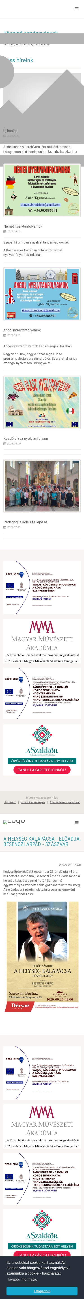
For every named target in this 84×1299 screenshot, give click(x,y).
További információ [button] (22, 1279)
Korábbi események (33, 802)
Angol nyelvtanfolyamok (22, 330)
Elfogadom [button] (42, 1291)
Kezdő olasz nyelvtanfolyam (25, 438)
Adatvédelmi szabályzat (65, 802)
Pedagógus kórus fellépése (25, 522)
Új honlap (10, 131)
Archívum (10, 802)
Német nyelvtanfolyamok (22, 226)
